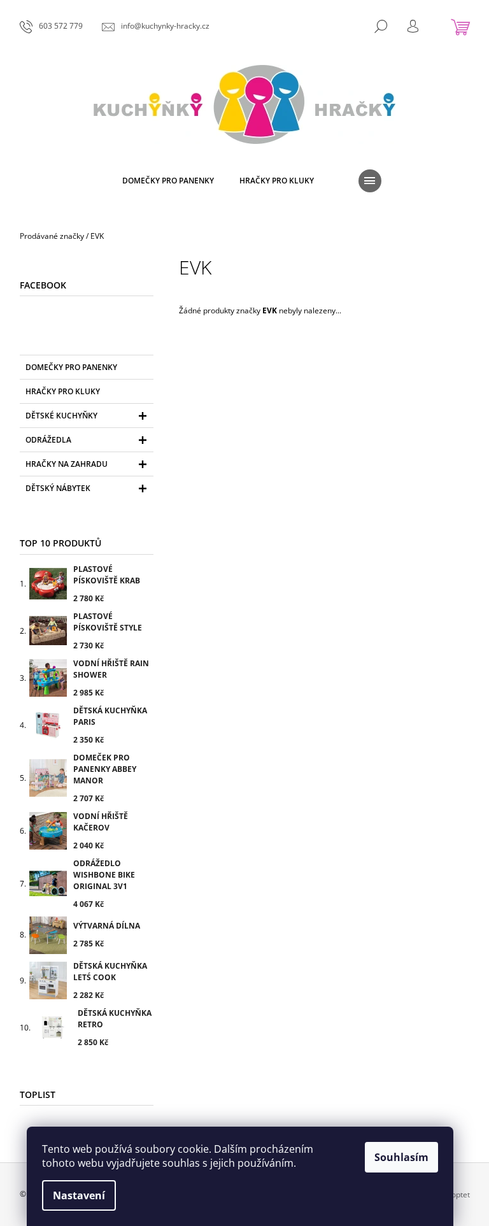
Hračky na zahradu (66, 464)
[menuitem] (168, 180)
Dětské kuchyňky (61, 415)
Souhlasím (401, 1157)
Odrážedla (48, 439)
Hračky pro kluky (62, 391)
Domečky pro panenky (71, 367)
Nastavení (79, 1195)
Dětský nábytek (57, 488)
